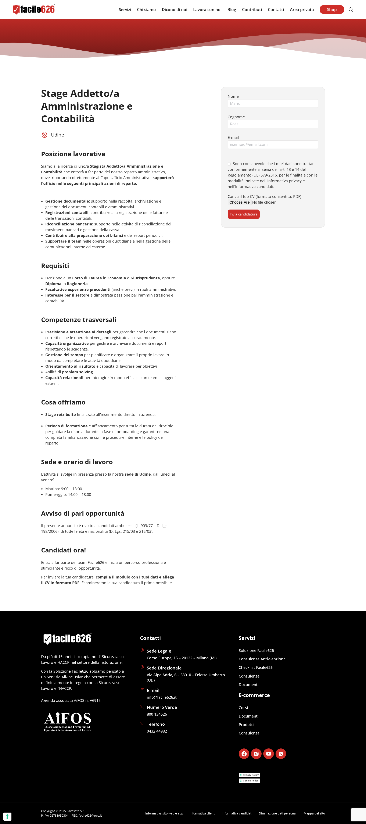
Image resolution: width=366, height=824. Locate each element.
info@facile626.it (162, 697)
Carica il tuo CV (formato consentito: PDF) (264, 196)
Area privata (302, 9)
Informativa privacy (284, 180)
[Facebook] (244, 753)
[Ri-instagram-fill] (256, 753)
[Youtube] (268, 753)
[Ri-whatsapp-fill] (281, 753)
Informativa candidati (254, 186)
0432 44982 (157, 731)
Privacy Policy (251, 774)
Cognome (236, 116)
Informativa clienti (202, 813)
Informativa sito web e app (164, 813)
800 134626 (157, 714)
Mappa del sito (314, 813)
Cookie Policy (250, 780)
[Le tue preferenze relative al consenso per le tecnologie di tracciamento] (7, 817)
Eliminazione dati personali (278, 813)
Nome (233, 96)
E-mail (233, 137)
